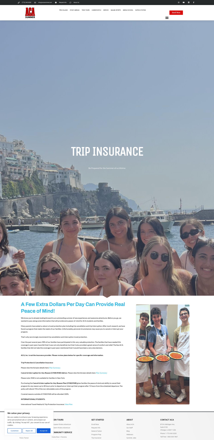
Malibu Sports (116, 10)
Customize (15, 431)
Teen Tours (86, 10)
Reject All (29, 431)
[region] (29, 422)
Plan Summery (101, 373)
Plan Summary (54, 368)
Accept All (43, 431)
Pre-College (63, 10)
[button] (166, 17)
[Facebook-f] (193, 2)
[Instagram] (178, 2)
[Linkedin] (188, 2)
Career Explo (96, 10)
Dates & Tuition (140, 10)
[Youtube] (183, 2)
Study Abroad (74, 10)
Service (106, 10)
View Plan (68, 404)
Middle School (128, 10)
